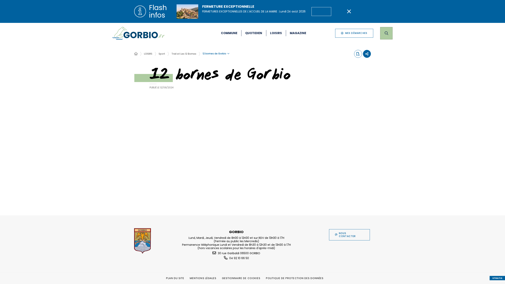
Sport (162, 53)
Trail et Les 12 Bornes (183, 53)
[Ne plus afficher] (349, 11)
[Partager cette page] (367, 54)
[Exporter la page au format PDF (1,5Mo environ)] (358, 54)
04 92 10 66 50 (239, 258)
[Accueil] (136, 53)
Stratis (497, 278)
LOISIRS (148, 53)
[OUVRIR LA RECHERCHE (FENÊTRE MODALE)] (386, 33)
